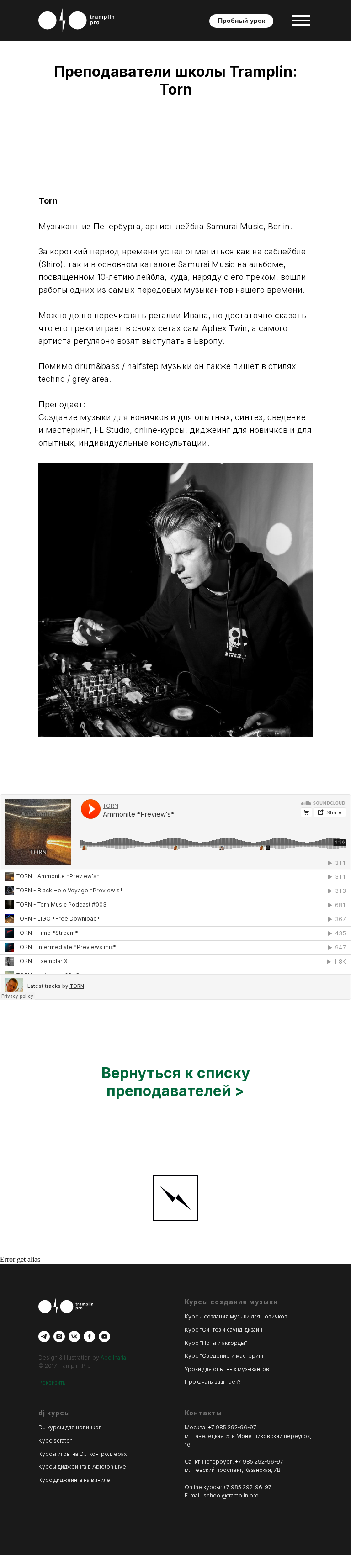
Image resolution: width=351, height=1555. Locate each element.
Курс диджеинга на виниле (74, 1479)
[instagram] (59, 1336)
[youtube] (104, 1336)
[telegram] (44, 1336)
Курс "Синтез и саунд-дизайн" (225, 1329)
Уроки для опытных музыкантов (227, 1368)
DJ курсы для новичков (70, 1427)
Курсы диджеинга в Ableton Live (82, 1466)
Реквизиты (52, 1382)
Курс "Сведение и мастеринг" (225, 1355)
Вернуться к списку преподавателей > (175, 1082)
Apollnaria (113, 1357)
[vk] (74, 1336)
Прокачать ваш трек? (213, 1381)
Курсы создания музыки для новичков (236, 1316)
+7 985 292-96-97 (232, 1427)
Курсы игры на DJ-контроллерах (82, 1453)
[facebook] (89, 1336)
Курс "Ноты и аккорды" (216, 1342)
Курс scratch (55, 1440)
